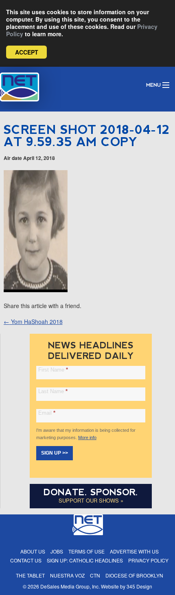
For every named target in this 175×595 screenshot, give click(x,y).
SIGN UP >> (54, 453)
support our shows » (91, 500)
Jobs (56, 551)
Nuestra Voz (67, 575)
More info (87, 437)
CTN (95, 575)
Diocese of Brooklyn (134, 575)
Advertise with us (134, 551)
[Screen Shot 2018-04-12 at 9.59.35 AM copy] (36, 290)
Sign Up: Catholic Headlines (85, 560)
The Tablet (30, 575)
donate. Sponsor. (91, 492)
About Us (32, 551)
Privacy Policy (148, 560)
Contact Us (26, 560)
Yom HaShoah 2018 (33, 321)
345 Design (139, 586)
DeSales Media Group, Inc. (70, 586)
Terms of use (86, 551)
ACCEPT (26, 52)
